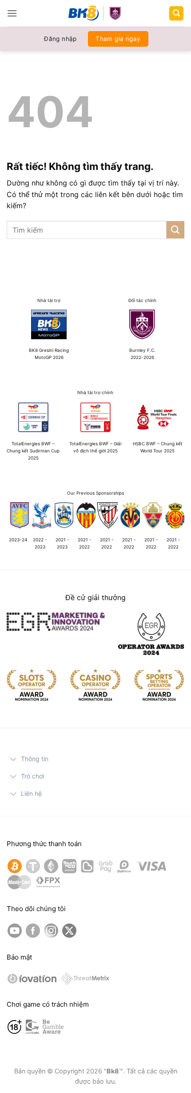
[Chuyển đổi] (13, 759)
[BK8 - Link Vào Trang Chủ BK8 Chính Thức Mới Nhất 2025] (95, 13)
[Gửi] (175, 229)
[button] (12, 13)
